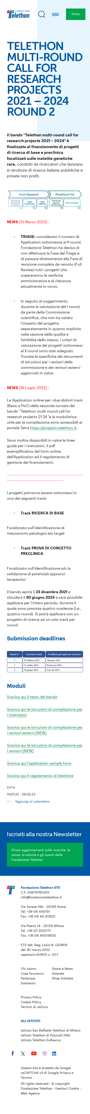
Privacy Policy (31, 997)
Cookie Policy (31, 1002)
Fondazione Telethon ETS (40, 887)
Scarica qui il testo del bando (32, 697)
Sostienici (28, 983)
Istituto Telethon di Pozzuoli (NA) (45, 1035)
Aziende (58, 973)
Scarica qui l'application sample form (39, 763)
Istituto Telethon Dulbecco (41, 1040)
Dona (76, 14)
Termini (26, 1077)
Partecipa (28, 978)
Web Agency (30, 1093)
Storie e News (62, 968)
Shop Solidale (62, 978)
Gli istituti (30, 1021)
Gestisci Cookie (67, 1088)
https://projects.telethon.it (53, 427)
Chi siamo (28, 968)
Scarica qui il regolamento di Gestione (40, 775)
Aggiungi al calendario (32, 801)
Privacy (65, 1073)
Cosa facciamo (32, 973)
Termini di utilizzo (34, 1007)
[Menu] (55, 14)
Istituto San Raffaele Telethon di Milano (50, 1030)
